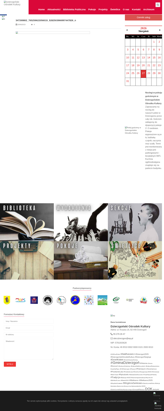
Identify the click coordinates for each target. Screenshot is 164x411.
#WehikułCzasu (115, 380)
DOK (148, 389)
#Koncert (114, 366)
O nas (126, 9)
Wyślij (10, 364)
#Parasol (133, 369)
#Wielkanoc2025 (146, 380)
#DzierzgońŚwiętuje (143, 357)
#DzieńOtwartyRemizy (131, 360)
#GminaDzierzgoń (125, 363)
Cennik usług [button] (143, 17)
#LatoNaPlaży (115, 369)
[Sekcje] (135, 222)
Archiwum (148, 9)
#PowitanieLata (117, 372)
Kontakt (136, 9)
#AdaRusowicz (128, 354)
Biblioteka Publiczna (74, 9)
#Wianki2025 (125, 380)
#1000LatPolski (115, 354)
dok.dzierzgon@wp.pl (123, 338)
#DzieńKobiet (117, 359)
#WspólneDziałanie (116, 383)
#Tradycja (115, 377)
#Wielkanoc (134, 380)
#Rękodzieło (124, 374)
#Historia (143, 363)
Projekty (103, 9)
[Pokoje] (81, 260)
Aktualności (53, 9)
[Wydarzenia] (81, 222)
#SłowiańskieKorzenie (136, 374)
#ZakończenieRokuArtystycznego (121, 389)
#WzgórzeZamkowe (132, 383)
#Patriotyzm (141, 369)
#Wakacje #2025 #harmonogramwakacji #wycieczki (136, 377)
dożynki (156, 389)
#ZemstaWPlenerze (138, 389)
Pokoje (92, 9)
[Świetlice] (135, 260)
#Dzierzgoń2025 (142, 354)
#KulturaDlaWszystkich (138, 366)
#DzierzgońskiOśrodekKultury (123, 357)
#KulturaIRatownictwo (152, 366)
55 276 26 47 (119, 334)
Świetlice (115, 9)
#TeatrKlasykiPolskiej (149, 374)
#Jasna (150, 363)
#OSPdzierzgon (125, 369)
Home (41, 9)
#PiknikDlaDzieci (151, 369)
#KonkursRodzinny (124, 366)
